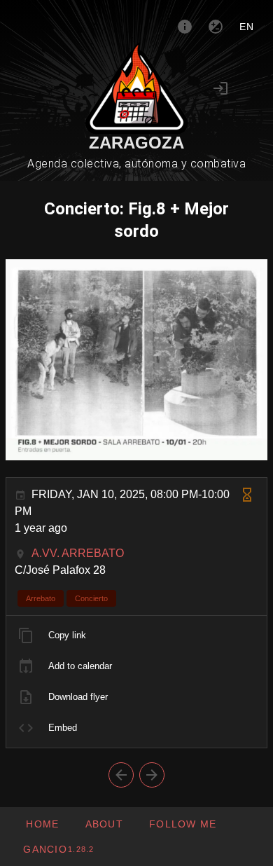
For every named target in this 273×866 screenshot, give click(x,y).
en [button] (247, 26)
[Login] (220, 88)
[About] (184, 26)
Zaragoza (136, 142)
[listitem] (136, 635)
